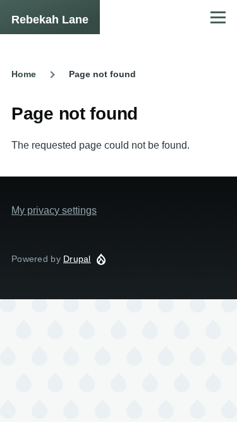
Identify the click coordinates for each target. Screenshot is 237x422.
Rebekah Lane (49, 19)
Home (23, 74)
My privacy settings (54, 210)
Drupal (77, 259)
